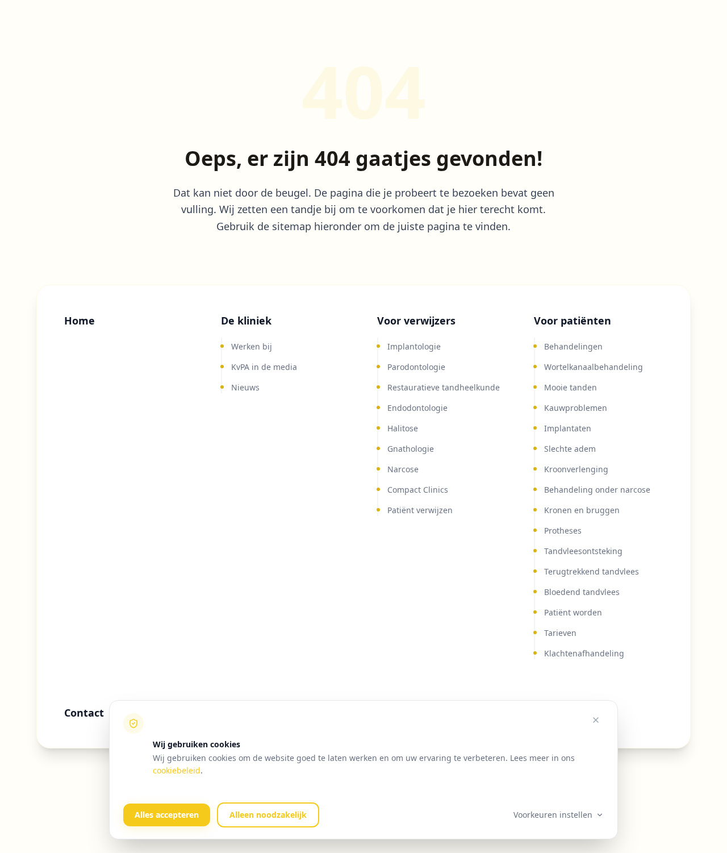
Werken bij (251, 346)
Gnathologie (410, 448)
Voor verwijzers (416, 320)
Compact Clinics (417, 489)
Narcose (403, 469)
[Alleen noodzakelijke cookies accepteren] (596, 720)
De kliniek (246, 320)
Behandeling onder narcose (597, 489)
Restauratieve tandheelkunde (443, 387)
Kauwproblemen (575, 407)
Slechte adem (570, 448)
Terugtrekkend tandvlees (591, 571)
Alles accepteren (167, 814)
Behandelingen (573, 346)
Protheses (563, 530)
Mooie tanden (570, 387)
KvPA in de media (264, 366)
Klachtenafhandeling (584, 653)
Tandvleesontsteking (583, 551)
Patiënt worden (573, 612)
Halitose (402, 428)
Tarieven (560, 632)
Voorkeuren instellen (552, 814)
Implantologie (414, 346)
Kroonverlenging (576, 469)
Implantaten (567, 428)
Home (79, 320)
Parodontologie (416, 366)
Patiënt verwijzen (420, 510)
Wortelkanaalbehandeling (593, 366)
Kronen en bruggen (582, 510)
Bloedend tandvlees (582, 591)
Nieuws (245, 387)
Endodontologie (417, 407)
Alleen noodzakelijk (268, 814)
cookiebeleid (176, 770)
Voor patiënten (572, 320)
